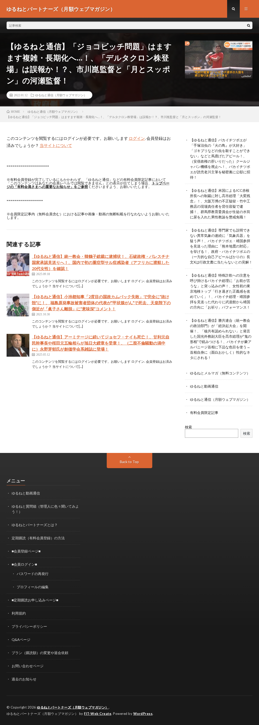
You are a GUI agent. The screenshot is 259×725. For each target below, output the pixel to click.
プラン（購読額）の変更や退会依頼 (40, 653)
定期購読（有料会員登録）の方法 (38, 538)
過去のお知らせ (24, 679)
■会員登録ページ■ (26, 551)
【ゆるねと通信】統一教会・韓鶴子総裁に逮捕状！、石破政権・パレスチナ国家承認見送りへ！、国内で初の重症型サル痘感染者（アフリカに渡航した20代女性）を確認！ (100, 262)
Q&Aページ (21, 639)
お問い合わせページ (28, 666)
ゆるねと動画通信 (204, 386)
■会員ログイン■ (24, 564)
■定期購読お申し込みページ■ (35, 600)
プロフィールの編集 (33, 587)
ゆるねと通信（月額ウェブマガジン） (61, 95)
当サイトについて (56, 145)
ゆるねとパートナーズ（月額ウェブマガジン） (73, 707)
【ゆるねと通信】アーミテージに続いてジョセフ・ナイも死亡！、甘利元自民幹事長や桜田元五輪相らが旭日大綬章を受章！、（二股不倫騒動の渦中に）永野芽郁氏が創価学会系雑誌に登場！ (100, 342)
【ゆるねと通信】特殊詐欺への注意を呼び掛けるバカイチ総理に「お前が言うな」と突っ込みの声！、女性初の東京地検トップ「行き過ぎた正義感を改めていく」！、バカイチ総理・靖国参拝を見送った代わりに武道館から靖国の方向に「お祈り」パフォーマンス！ (220, 291)
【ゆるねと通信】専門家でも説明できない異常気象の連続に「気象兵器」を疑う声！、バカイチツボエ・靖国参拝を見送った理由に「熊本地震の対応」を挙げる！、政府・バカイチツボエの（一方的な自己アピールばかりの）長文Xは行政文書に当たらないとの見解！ (221, 246)
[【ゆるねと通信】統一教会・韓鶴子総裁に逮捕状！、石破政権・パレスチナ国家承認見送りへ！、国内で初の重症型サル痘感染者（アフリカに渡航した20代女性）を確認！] (18, 264)
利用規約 (19, 613)
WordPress (143, 714)
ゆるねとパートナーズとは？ (35, 525)
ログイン (137, 138)
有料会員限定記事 (204, 412)
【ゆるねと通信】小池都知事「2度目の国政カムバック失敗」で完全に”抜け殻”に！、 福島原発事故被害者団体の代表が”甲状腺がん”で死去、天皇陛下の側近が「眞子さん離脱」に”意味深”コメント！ (101, 302)
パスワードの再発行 (33, 573)
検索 (188, 427)
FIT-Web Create (97, 714)
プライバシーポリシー (29, 626)
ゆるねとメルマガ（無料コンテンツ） (220, 373)
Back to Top (129, 462)
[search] (248, 25)
